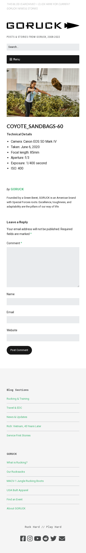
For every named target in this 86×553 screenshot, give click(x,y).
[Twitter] (53, 539)
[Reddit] (46, 539)
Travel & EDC (14, 407)
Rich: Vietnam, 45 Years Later (24, 426)
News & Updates (17, 417)
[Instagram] (30, 539)
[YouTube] (37, 539)
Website (12, 330)
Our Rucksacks (16, 471)
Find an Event (15, 499)
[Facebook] (23, 539)
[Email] (62, 539)
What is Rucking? (17, 462)
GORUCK (17, 189)
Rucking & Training (18, 398)
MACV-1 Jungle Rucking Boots (25, 481)
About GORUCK (16, 508)
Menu (16, 59)
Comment (14, 243)
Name (11, 294)
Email (10, 312)
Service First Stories (18, 435)
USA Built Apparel (17, 490)
